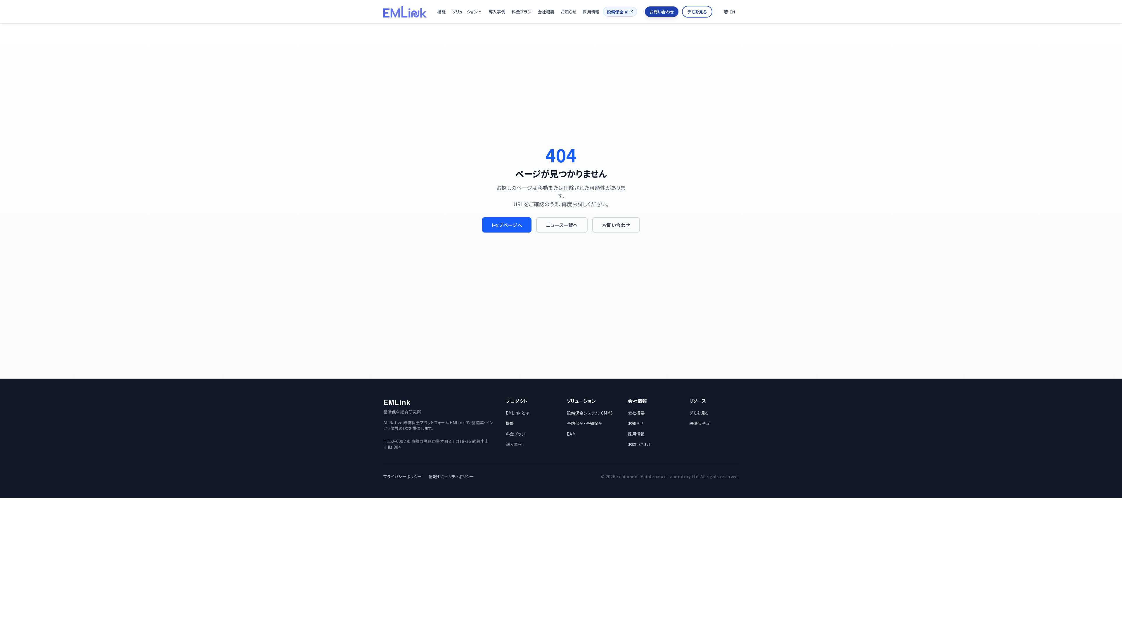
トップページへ (506, 224)
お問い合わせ (662, 12)
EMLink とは (517, 413)
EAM (571, 434)
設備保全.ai (617, 12)
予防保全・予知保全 (584, 423)
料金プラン (521, 12)
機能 (441, 12)
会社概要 (546, 12)
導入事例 (497, 12)
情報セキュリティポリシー (451, 476)
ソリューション (464, 12)
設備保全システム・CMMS (590, 413)
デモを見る (697, 12)
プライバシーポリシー (402, 476)
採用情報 (591, 12)
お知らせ (568, 12)
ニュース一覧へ (562, 224)
